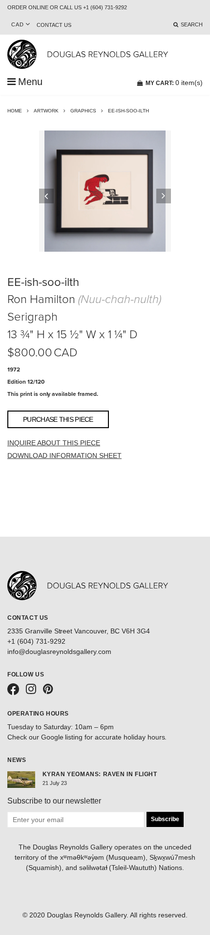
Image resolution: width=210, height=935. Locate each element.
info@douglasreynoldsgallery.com (59, 651)
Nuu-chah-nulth (120, 299)
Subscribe (165, 819)
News (16, 760)
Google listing (62, 737)
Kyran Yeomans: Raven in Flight (99, 774)
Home (14, 110)
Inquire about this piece (53, 443)
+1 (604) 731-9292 (36, 641)
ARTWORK (46, 110)
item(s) (174, 83)
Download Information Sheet (64, 455)
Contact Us (54, 25)
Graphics (83, 110)
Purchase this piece (58, 419)
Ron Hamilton (41, 299)
